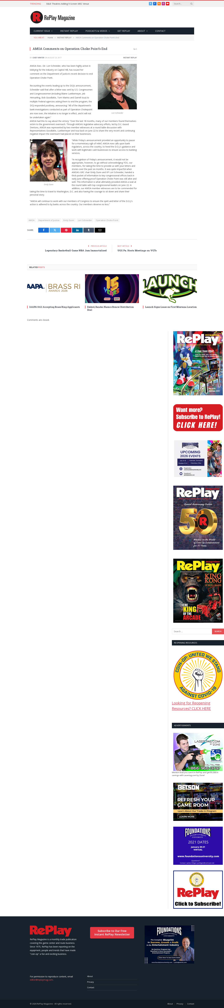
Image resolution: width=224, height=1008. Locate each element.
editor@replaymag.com (41, 979)
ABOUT (141, 30)
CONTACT (160, 30)
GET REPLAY (123, 30)
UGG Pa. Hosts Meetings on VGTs (137, 250)
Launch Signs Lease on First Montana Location (171, 306)
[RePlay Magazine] (53, 17)
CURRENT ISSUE (42, 30)
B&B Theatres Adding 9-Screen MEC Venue (67, 3)
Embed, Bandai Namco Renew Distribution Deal (110, 308)
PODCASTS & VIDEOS (96, 30)
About (90, 976)
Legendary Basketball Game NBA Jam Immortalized (76, 250)
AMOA (32, 220)
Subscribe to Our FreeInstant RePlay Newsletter (112, 932)
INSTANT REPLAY (69, 30)
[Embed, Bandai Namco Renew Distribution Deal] (112, 288)
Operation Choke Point (107, 220)
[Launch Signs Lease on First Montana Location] (170, 288)
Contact (90, 987)
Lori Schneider (85, 220)
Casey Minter (38, 57)
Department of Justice (49, 220)
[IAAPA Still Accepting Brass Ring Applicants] (54, 288)
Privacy (90, 982)
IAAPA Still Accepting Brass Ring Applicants (54, 306)
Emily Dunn (68, 220)
